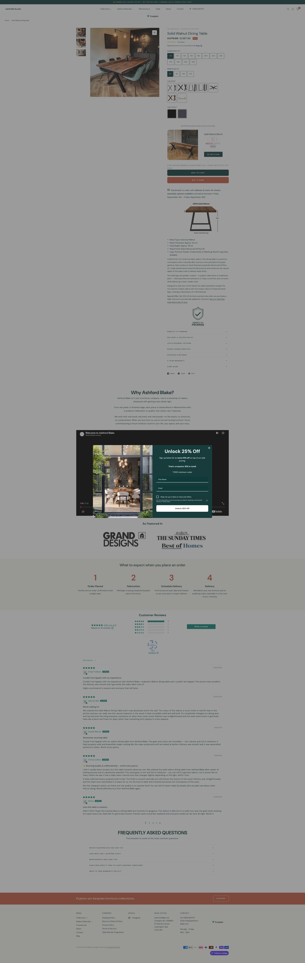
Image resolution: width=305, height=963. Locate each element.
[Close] (209, 448)
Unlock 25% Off (182, 508)
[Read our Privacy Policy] (206, 500)
